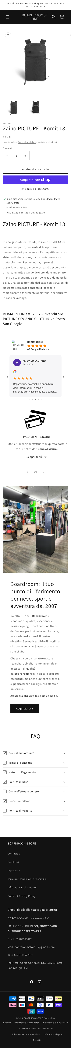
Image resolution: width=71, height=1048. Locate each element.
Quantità (7, 148)
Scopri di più (35, 457)
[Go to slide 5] (38, 399)
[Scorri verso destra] (44, 472)
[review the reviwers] (14, 372)
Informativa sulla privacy (55, 1022)
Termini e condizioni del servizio (27, 879)
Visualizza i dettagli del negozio (25, 212)
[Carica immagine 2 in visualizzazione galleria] (35, 108)
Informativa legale (53, 1034)
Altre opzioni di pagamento (35, 188)
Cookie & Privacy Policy (22, 896)
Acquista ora (24, 708)
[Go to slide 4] (35, 399)
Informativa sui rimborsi (22, 887)
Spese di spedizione (27, 142)
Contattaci (14, 853)
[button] (7, 17)
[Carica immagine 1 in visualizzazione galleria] (14, 108)
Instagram (14, 870)
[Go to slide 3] (32, 399)
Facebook (14, 862)
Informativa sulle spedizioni (26, 1034)
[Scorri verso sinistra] (27, 472)
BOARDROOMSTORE (33, 1018)
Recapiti (37, 1040)
